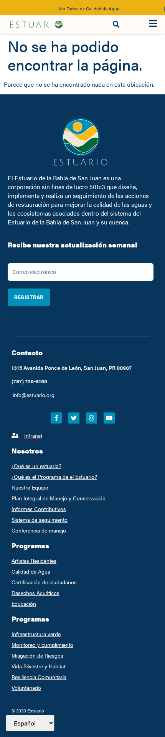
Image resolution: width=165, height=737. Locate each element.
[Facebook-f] (56, 418)
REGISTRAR (28, 297)
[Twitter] (74, 418)
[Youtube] (109, 418)
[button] (116, 24)
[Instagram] (91, 418)
